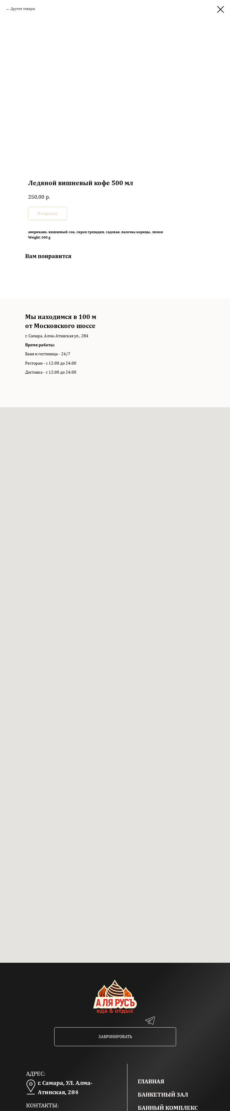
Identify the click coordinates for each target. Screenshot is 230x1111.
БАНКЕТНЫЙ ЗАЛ (163, 1094)
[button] (115, 1036)
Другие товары (22, 9)
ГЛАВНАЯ (151, 1081)
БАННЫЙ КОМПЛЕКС (168, 1107)
